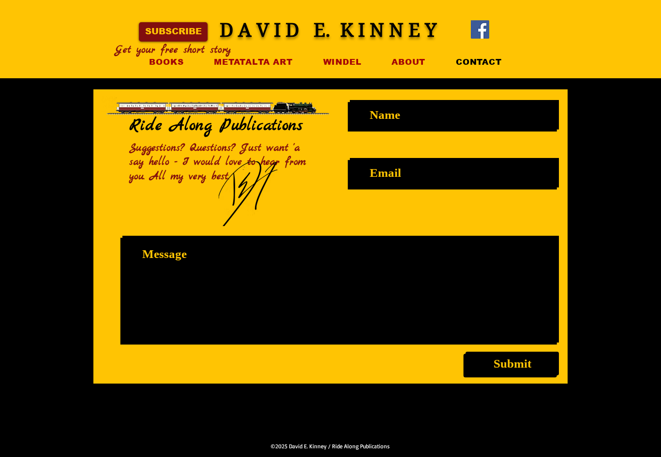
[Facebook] (480, 29)
